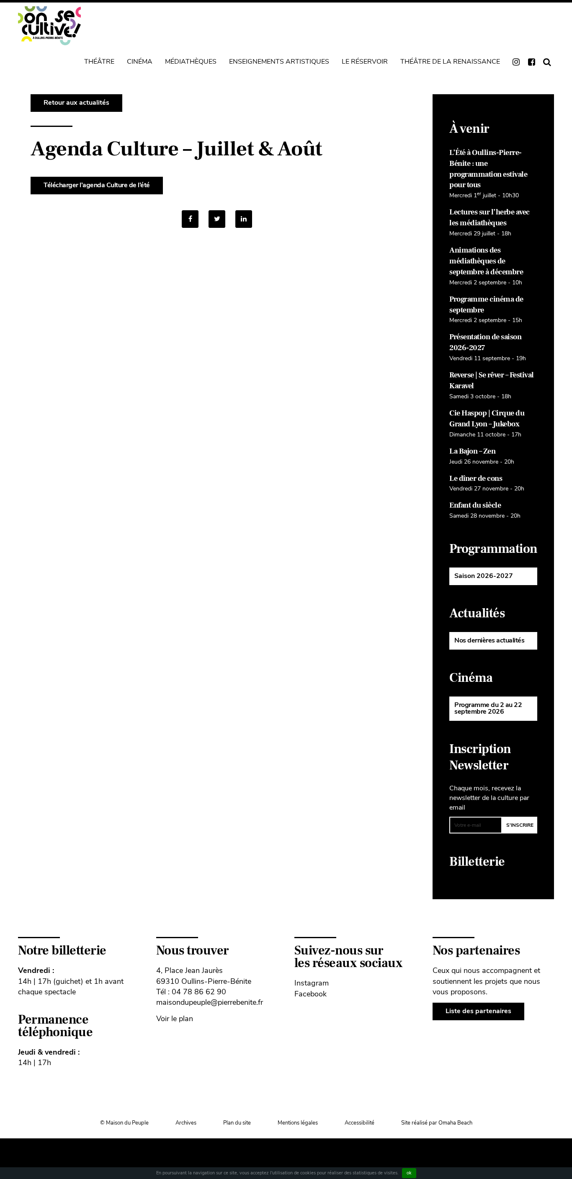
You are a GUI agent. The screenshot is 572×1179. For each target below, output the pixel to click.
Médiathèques (190, 61)
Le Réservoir (365, 61)
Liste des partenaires (478, 1011)
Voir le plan (174, 1019)
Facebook (310, 994)
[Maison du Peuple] (49, 25)
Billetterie (477, 862)
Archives (185, 1123)
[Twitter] (217, 219)
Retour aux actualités (76, 102)
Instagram (311, 983)
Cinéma (139, 61)
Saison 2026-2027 (483, 575)
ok (409, 1173)
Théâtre (99, 61)
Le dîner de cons (475, 478)
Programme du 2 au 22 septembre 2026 (488, 708)
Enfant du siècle (475, 505)
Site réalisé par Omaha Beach (436, 1123)
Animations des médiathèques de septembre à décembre (486, 261)
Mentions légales (298, 1123)
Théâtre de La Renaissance (450, 61)
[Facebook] (190, 219)
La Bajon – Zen (472, 451)
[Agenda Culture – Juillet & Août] (243, 219)
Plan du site (237, 1123)
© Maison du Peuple (124, 1123)
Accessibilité (359, 1123)
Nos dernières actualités (489, 640)
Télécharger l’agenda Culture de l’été (97, 185)
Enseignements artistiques (279, 61)
